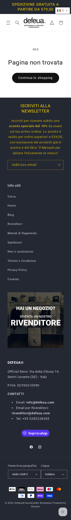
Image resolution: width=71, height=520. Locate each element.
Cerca (12, 196)
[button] (8, 22)
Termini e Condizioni (22, 261)
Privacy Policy (17, 270)
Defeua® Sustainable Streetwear (33, 503)
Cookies (13, 279)
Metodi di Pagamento (22, 233)
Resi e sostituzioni (21, 251)
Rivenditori (15, 224)
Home (12, 205)
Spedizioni (15, 242)
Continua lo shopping (35, 78)
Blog (11, 215)
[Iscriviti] (58, 165)
